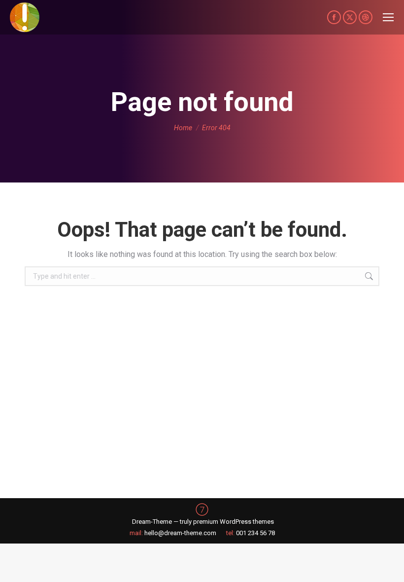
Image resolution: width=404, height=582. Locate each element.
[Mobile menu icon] (388, 17)
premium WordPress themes (233, 521)
